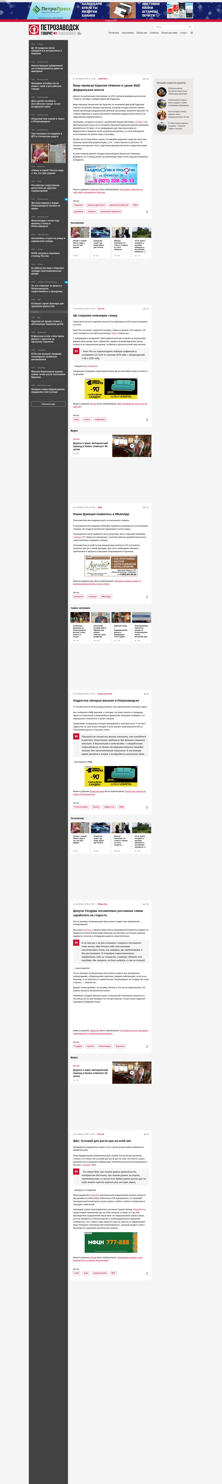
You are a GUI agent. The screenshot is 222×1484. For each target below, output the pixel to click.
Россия (101, 308)
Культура (76, 439)
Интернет (78, 596)
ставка (87, 419)
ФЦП (135, 205)
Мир (100, 507)
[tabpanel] (80, 242)
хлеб (76, 1273)
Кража (96, 807)
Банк (76, 419)
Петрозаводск (81, 807)
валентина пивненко (111, 211)
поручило (94, 1195)
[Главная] (34, 34)
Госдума (78, 1046)
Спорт (183, 32)
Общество (141, 32)
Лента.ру (88, 930)
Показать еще (48, 404)
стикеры (92, 596)
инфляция (100, 419)
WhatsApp (106, 596)
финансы (78, 211)
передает (86, 1165)
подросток (109, 807)
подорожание (100, 1273)
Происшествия (169, 32)
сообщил (139, 122)
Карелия (78, 205)
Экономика (128, 32)
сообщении (92, 366)
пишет (114, 333)
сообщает (77, 537)
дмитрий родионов (119, 205)
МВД (121, 807)
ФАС (113, 1273)
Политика (113, 32)
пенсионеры (105, 1046)
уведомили (138, 1209)
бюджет (92, 211)
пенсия (90, 1046)
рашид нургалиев (96, 205)
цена (86, 1273)
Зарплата (120, 1046)
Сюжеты (154, 32)
